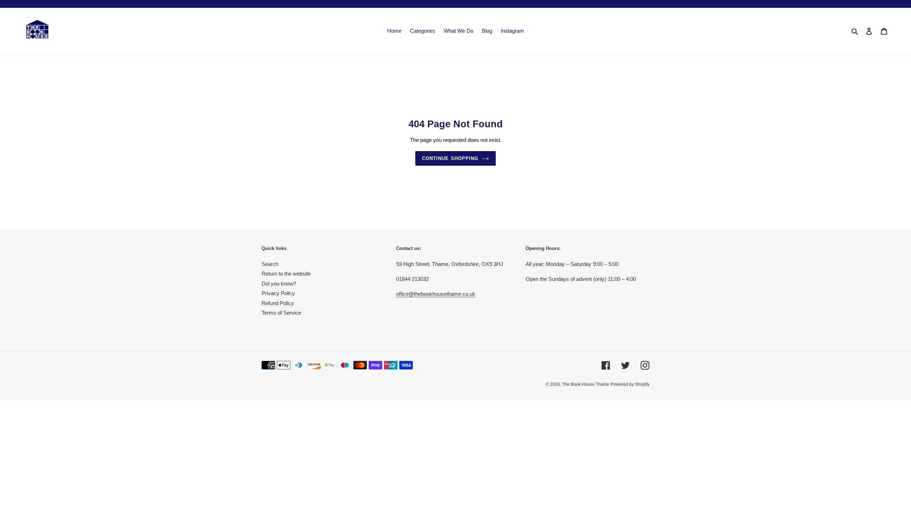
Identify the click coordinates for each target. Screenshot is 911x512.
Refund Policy (278, 303)
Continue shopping (450, 158)
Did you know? (279, 284)
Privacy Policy (278, 293)
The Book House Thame (585, 384)
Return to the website (286, 274)
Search (270, 264)
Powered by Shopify (630, 384)
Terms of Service (281, 313)
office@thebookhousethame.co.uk (435, 294)
